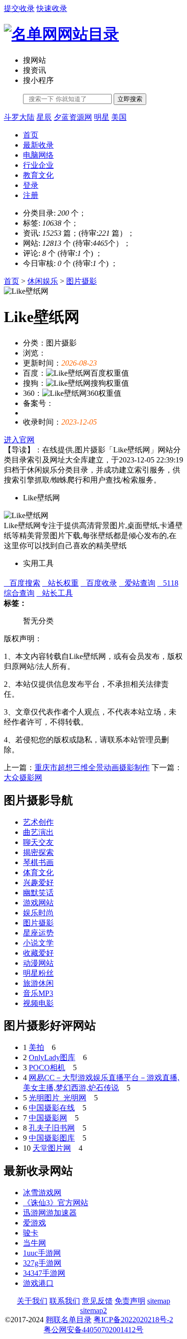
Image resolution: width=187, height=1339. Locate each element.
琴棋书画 (38, 862)
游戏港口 (38, 1283)
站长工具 (54, 593)
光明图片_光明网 (57, 1098)
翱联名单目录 (69, 1320)
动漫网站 (38, 963)
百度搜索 (22, 583)
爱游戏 (34, 1223)
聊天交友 (38, 842)
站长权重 (60, 583)
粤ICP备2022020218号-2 (133, 1320)
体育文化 (38, 872)
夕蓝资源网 (73, 117)
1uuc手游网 (42, 1253)
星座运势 (38, 933)
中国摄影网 (48, 1118)
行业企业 (38, 165)
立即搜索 (129, 99)
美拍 (36, 1047)
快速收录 (51, 8)
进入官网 (19, 440)
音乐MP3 (38, 993)
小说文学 (38, 943)
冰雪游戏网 (42, 1193)
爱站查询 (137, 583)
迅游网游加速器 (50, 1213)
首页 (30, 135)
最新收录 (38, 145)
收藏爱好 (38, 953)
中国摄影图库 (52, 1138)
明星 (101, 117)
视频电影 (38, 1003)
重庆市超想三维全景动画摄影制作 (92, 767)
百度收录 (99, 583)
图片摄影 (81, 281)
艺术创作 (38, 822)
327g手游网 (42, 1263)
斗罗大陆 (19, 117)
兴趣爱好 (38, 882)
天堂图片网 (52, 1148)
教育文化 (38, 175)
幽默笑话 (38, 893)
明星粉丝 (38, 973)
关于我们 (32, 1301)
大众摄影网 (23, 777)
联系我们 (64, 1301)
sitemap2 (93, 1310)
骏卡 (30, 1233)
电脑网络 (38, 155)
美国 (119, 117)
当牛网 (34, 1243)
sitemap (158, 1301)
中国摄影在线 (52, 1108)
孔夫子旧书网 (52, 1128)
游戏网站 (38, 903)
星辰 (44, 117)
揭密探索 (38, 852)
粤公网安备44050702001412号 (93, 1330)
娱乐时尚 (38, 913)
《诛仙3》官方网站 (55, 1203)
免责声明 (130, 1301)
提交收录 (19, 8)
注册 (30, 195)
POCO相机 (47, 1067)
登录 (30, 185)
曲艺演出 (38, 832)
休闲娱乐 (42, 281)
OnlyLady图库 (52, 1057)
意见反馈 (97, 1301)
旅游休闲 (38, 983)
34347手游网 (44, 1273)
